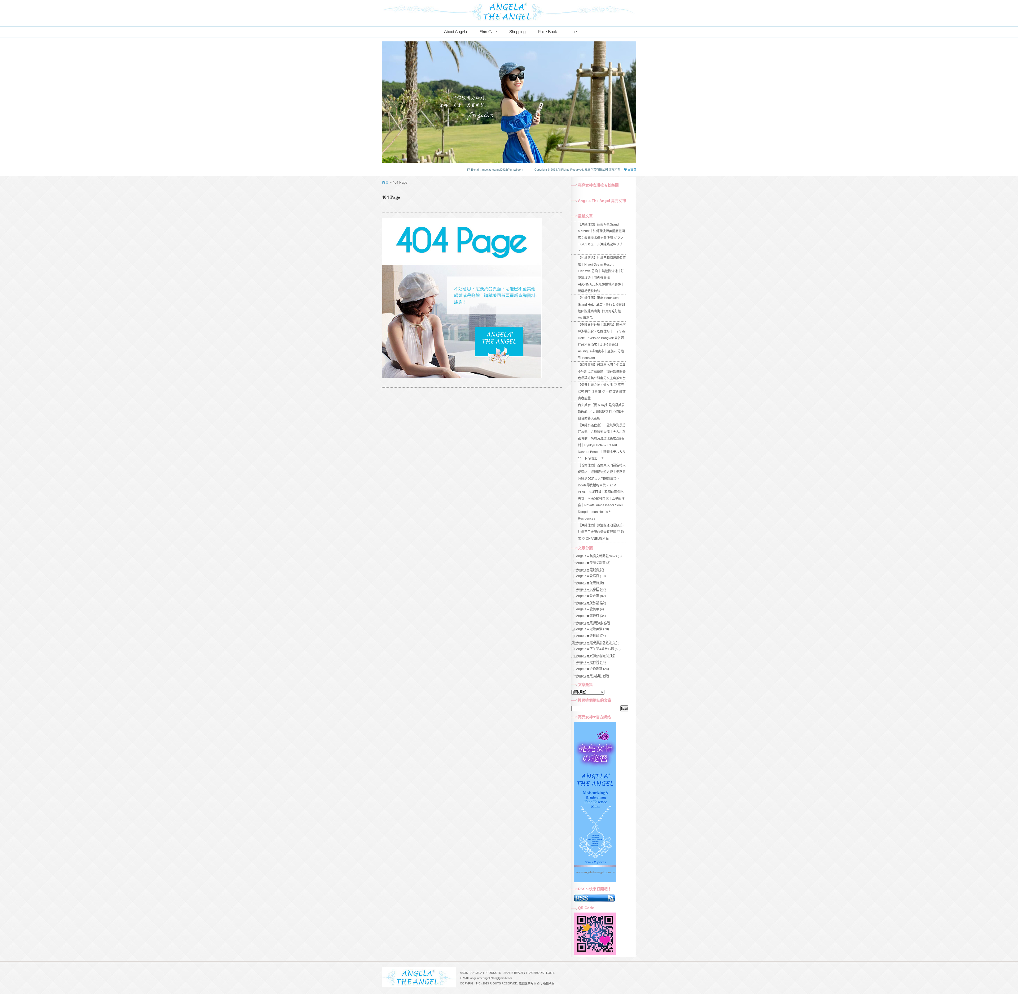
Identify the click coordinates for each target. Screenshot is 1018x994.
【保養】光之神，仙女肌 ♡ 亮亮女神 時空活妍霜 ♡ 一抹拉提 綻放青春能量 (602, 391)
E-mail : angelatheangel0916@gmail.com (497, 169)
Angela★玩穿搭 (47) (591, 589)
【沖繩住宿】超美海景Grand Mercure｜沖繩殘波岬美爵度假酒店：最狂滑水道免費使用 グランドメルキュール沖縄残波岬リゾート (602, 238)
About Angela (455, 31)
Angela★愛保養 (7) (590, 569)
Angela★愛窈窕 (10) (591, 576)
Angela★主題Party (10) (593, 622)
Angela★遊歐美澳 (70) (592, 629)
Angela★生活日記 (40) (592, 675)
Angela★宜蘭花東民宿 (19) (595, 656)
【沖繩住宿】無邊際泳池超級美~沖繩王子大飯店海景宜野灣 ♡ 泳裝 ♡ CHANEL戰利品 (601, 532)
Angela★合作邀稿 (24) (592, 669)
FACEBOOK (536, 972)
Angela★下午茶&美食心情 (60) (598, 649)
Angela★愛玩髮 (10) (591, 602)
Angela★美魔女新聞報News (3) (599, 556)
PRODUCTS (493, 972)
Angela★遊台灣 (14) (591, 662)
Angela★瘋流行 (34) (591, 616)
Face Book (547, 31)
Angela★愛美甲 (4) (590, 609)
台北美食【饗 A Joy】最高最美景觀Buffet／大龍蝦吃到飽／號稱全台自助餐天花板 (601, 411)
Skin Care (488, 31)
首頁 (385, 182)
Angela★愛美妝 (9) (590, 583)
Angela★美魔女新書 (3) (593, 563)
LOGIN (550, 972)
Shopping (517, 31)
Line (573, 31)
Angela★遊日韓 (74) (591, 636)
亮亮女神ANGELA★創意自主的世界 (509, 11)
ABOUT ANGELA (471, 972)
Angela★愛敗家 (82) (591, 596)
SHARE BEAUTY (514, 972)
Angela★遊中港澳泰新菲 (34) (597, 642)
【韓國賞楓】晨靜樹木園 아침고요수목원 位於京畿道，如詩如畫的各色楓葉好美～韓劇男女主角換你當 (602, 371)
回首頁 (631, 169)
